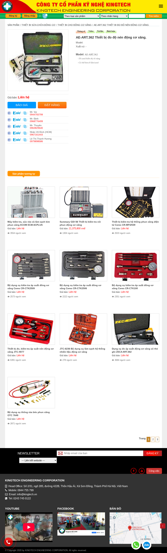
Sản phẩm (13, 25)
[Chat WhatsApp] (136, 544)
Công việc (154, 470)
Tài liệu (100, 31)
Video (91, 31)
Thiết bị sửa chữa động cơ (38, 25)
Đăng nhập (29, 16)
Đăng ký (13, 16)
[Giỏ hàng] (45, 15)
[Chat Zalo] (147, 544)
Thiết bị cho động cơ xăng (74, 25)
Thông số (81, 31)
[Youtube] (142, 471)
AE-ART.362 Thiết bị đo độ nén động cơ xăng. (121, 25)
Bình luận (111, 31)
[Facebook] (134, 471)
